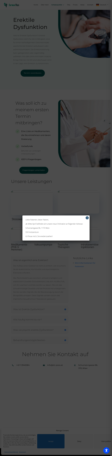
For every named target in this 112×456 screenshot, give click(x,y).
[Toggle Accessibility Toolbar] (106, 450)
